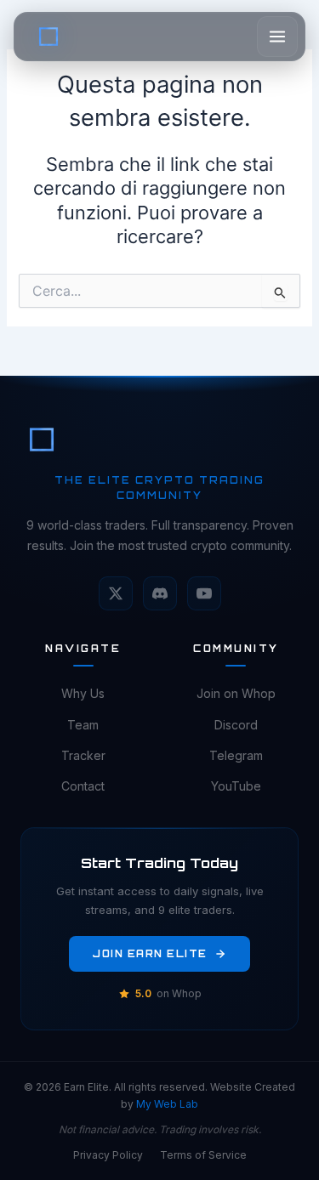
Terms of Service (203, 1155)
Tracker (83, 755)
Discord (236, 725)
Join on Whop (236, 693)
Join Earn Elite (150, 954)
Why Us (83, 693)
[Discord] (160, 593)
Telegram (236, 755)
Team (83, 725)
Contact (83, 786)
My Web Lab (167, 1104)
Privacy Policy (108, 1155)
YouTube (236, 786)
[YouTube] (204, 593)
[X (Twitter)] (116, 593)
